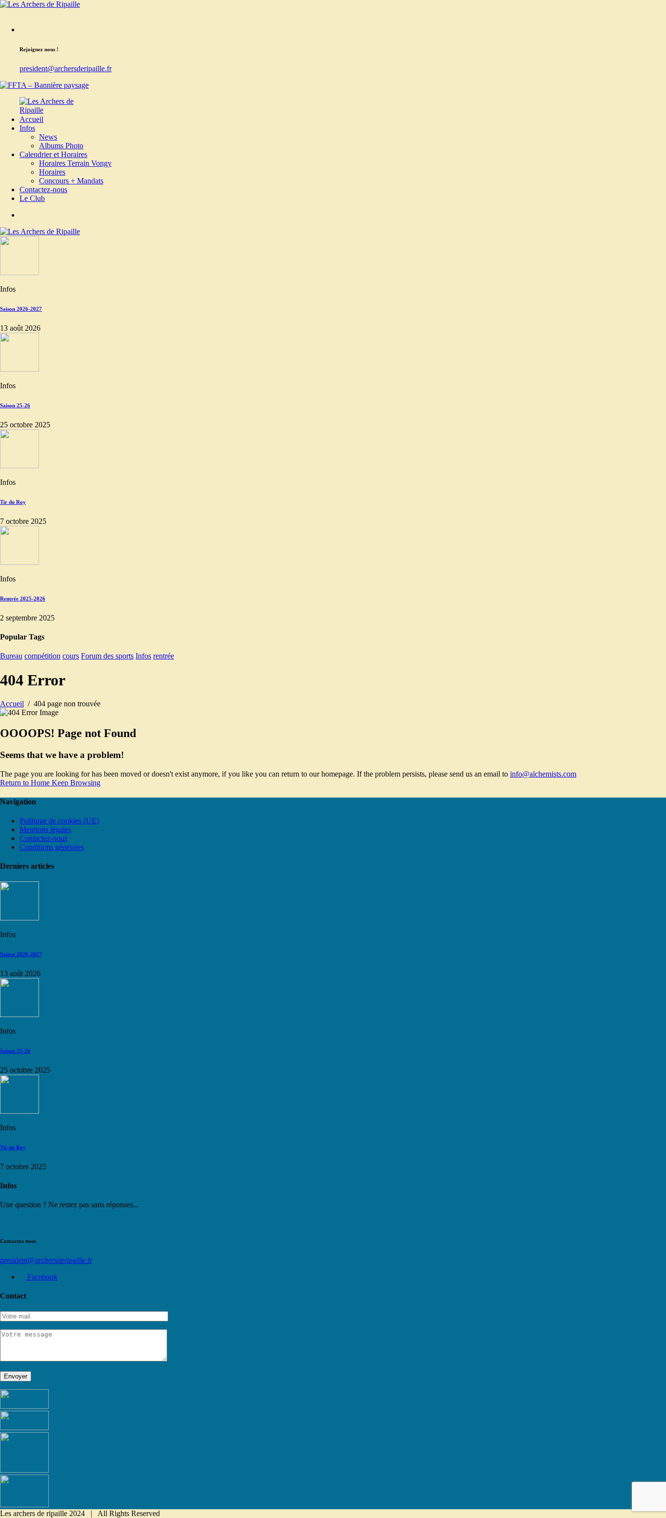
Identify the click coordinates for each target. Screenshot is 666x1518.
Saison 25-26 (15, 405)
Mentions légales (45, 829)
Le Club (32, 198)
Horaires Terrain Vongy (75, 163)
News (48, 137)
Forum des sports (107, 656)
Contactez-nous (43, 189)
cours (70, 656)
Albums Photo (61, 145)
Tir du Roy (13, 502)
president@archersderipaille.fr (66, 68)
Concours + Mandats (71, 181)
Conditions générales (52, 847)
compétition (42, 656)
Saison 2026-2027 (21, 309)
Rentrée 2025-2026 (22, 598)
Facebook (41, 1277)
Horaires (52, 172)
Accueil (31, 119)
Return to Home (26, 783)
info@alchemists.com (543, 774)
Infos (27, 128)
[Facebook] (22, 215)
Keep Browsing (76, 783)
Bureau (11, 656)
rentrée (163, 656)
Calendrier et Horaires (53, 154)
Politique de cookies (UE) (59, 821)
